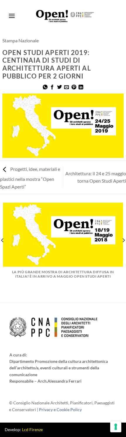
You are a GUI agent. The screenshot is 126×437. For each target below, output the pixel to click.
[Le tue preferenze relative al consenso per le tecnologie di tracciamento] (115, 426)
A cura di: (18, 354)
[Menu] (11, 16)
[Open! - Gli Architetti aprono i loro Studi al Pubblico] (65, 16)
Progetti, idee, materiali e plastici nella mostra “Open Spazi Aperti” (30, 177)
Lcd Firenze (32, 429)
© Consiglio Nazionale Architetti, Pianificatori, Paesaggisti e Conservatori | (62, 406)
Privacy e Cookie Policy (60, 409)
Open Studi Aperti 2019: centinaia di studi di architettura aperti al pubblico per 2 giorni (46, 64)
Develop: (24, 429)
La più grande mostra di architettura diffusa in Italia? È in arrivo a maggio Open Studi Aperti (63, 274)
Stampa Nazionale (20, 40)
